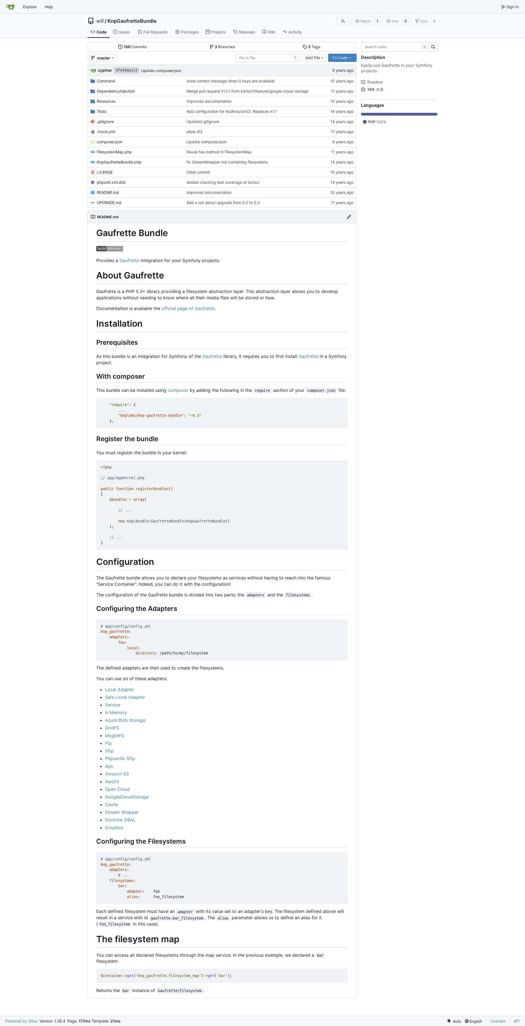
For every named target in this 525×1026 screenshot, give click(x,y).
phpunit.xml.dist (111, 182)
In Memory (116, 712)
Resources (106, 101)
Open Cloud (117, 789)
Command (106, 81)
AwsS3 (112, 781)
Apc (109, 766)
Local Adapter (119, 689)
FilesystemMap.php (114, 152)
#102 (225, 91)
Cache (111, 804)
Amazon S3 (117, 774)
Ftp (108, 743)
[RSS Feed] (343, 21)
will (100, 21)
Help (49, 6)
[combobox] (267, 58)
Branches (225, 46)
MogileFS (114, 735)
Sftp (109, 751)
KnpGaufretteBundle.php (119, 162)
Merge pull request (203, 91)
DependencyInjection (116, 91)
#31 (273, 111)
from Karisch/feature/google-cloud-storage (269, 91)
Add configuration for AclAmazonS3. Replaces (228, 111)
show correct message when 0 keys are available (230, 81)
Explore (29, 6)
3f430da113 (127, 70)
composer (178, 390)
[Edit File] (349, 216)
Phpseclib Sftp (120, 758)
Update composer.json (161, 70)
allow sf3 (194, 131)
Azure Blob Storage (125, 720)
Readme (375, 82)
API (517, 1021)
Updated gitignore (202, 121)
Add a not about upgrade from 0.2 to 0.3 (223, 202)
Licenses (498, 1021)
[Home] (10, 7)
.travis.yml (106, 131)
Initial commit (198, 172)
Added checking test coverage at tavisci (222, 182)
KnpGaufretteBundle (132, 21)
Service (112, 705)
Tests (101, 111)
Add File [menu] (312, 57)
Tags (314, 46)
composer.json (109, 141)
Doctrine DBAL (120, 820)
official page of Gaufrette (188, 308)
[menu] (454, 1021)
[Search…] (433, 47)
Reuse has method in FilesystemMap (219, 152)
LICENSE (105, 172)
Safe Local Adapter (125, 697)
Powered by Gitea (21, 1021)
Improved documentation (209, 101)
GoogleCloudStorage (127, 797)
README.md (108, 192)
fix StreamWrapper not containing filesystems (227, 162)
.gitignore (105, 121)
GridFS (112, 728)
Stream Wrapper (122, 812)
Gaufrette (129, 260)
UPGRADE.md (109, 202)
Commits (135, 46)
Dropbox (114, 827)
